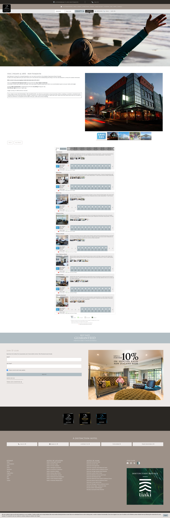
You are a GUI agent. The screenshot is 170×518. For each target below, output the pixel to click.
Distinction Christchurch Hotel (93, 462)
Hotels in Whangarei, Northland (54, 467)
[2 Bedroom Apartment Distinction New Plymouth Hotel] (62, 302)
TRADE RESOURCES (147, 444)
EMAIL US (54, 444)
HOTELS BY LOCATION (55, 460)
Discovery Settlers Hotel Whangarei (94, 487)
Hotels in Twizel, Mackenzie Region (54, 478)
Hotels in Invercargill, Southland (54, 462)
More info (10, 378)
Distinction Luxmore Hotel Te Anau (94, 473)
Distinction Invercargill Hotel (93, 465)
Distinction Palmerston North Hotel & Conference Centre (99, 478)
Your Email (9, 363)
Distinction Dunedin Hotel (92, 464)
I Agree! (165, 515)
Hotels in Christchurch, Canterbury (54, 469)
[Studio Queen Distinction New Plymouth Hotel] (62, 158)
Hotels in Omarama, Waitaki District (54, 480)
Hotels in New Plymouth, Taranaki (54, 475)
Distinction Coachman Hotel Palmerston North (97, 467)
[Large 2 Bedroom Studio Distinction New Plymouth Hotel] (62, 261)
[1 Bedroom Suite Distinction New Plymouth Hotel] (62, 220)
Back (10, 142)
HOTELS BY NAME (93, 460)
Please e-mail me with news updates (17, 370)
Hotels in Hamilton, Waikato (53, 471)
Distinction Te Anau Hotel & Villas (94, 482)
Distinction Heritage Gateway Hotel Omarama (97, 471)
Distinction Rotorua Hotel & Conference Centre (97, 480)
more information (62, 170)
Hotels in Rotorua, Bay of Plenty (54, 473)
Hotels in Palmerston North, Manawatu (55, 476)
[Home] (61, 7)
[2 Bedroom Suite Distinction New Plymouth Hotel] (62, 281)
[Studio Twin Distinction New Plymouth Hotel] (62, 199)
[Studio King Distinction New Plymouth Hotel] (62, 179)
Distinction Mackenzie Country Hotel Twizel (96, 475)
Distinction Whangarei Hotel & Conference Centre (98, 484)
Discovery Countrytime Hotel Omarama (95, 489)
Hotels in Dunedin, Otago (52, 464)
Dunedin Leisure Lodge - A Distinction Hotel (96, 486)
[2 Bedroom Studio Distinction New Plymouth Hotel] (62, 240)
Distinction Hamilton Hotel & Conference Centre (97, 469)
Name (8, 357)
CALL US (22, 444)
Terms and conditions (13, 382)
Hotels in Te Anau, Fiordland (53, 465)
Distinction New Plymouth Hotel (94, 476)
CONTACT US (84, 444)
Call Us (96, 2)
